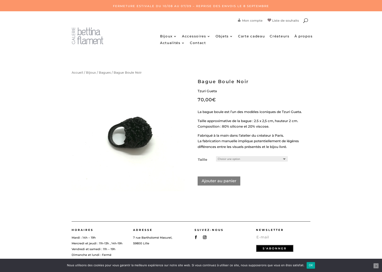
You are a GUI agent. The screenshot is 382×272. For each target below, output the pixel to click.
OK (311, 265)
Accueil (77, 72)
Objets (222, 36)
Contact (198, 43)
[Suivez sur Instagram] (204, 237)
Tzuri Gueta (207, 91)
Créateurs (279, 36)
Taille (202, 159)
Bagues (105, 72)
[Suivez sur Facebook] (195, 237)
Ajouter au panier (219, 180)
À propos (303, 36)
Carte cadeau (251, 36)
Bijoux (166, 36)
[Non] (376, 265)
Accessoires (194, 36)
